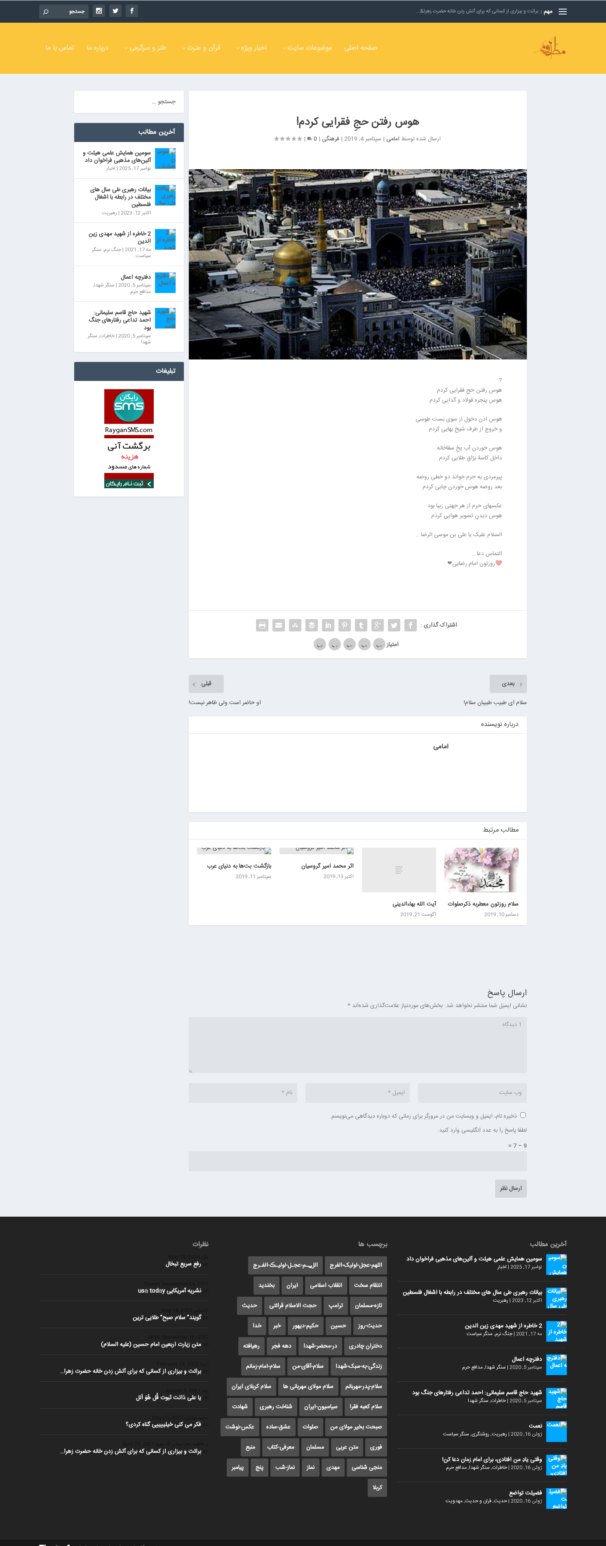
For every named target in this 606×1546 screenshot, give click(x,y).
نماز (311, 1468)
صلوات (310, 1427)
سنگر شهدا (104, 285)
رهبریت (109, 213)
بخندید (266, 1286)
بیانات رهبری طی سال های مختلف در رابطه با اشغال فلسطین (120, 197)
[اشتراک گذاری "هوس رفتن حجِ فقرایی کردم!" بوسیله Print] (262, 625)
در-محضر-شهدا (320, 1346)
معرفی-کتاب (280, 1447)
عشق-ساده (278, 1427)
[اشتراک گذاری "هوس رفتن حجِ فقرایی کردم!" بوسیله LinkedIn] (328, 625)
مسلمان (315, 1447)
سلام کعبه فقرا (366, 1407)
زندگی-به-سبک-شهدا (359, 1366)
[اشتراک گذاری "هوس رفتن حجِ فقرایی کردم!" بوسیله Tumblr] (361, 625)
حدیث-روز (370, 1326)
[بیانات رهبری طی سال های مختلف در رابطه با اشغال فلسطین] (165, 195)
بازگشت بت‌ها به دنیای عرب (239, 866)
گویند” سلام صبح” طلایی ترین (167, 1318)
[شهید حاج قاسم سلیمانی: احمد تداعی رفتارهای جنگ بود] (165, 318)
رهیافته (251, 1346)
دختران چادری (365, 1346)
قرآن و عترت (203, 49)
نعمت (535, 1426)
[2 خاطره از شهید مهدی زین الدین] (165, 239)
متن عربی (347, 1447)
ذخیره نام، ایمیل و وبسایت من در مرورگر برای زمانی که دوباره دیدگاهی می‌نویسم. (423, 1116)
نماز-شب (285, 1468)
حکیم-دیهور (306, 1326)
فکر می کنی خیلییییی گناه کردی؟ (163, 1425)
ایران (292, 1286)
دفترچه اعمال (136, 277)
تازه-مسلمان (368, 1306)
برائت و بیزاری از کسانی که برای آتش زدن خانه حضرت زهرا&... (477, 11)
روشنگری (480, 1434)
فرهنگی (330, 139)
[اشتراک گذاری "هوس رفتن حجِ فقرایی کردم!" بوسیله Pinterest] (344, 625)
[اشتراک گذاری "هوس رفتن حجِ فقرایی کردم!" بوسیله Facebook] (410, 625)
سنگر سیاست (480, 1334)
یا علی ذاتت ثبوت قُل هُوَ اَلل (168, 1398)
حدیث (500, 1501)
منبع (250, 1447)
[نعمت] (556, 1431)
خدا (257, 1326)
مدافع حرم (140, 292)
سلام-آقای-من (308, 1366)
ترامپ (336, 1306)
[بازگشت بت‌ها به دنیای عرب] (234, 851)
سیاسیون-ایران (321, 1407)
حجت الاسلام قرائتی (293, 1306)
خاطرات (107, 336)
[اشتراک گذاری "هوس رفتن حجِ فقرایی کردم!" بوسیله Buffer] (311, 625)
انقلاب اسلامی (326, 1286)
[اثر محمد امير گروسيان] (317, 851)
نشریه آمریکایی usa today (169, 1291)
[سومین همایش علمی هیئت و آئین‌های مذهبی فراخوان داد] (165, 158)
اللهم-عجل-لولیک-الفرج (356, 1265)
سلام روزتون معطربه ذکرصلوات (483, 904)
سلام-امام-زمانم (263, 1366)
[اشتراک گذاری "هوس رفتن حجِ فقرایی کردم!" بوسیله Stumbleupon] (295, 625)
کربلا (377, 1488)
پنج (259, 1468)
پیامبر (238, 1468)
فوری (376, 1447)
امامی (392, 139)
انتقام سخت (368, 1286)
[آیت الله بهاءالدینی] (399, 870)
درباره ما (97, 49)
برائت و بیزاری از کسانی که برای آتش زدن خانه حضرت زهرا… (130, 1371)
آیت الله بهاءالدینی (414, 904)
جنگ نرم (112, 250)
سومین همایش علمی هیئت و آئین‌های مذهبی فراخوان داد (117, 156)
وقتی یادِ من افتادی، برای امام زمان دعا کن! (492, 1460)
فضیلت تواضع (525, 1493)
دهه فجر (281, 1346)
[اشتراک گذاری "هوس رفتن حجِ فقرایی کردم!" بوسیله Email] (278, 625)
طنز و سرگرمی (147, 49)
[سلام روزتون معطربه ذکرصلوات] (481, 870)
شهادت (240, 1407)
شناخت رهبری (276, 1407)
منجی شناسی (367, 1468)
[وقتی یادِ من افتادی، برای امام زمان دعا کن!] (556, 1465)
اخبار (110, 168)
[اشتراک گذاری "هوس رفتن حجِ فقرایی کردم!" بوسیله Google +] (377, 625)
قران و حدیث (478, 1501)
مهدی (333, 1468)
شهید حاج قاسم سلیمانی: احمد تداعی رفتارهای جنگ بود (120, 320)
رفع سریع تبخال (183, 1264)
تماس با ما (59, 49)
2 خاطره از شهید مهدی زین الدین (120, 237)
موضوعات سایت (310, 49)
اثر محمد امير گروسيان (327, 866)
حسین (338, 1326)
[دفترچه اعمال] (165, 282)
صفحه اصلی (360, 49)
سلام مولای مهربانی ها (308, 1387)
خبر (277, 1326)
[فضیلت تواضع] (556, 1498)
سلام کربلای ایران (251, 1387)
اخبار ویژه (254, 49)
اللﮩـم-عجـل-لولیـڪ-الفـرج (285, 1265)
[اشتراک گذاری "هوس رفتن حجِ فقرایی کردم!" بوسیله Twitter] (394, 625)
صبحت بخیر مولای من (356, 1427)
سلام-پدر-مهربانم (363, 1387)
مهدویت (454, 1501)
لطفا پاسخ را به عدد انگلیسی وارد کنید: (482, 1130)
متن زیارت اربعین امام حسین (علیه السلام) (151, 1345)
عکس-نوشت (239, 1427)
